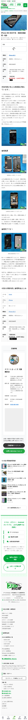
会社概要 (4, 706)
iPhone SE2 (16, 39)
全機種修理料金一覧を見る (10, 658)
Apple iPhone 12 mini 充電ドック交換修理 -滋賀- (17, 478)
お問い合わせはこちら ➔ (14, 451)
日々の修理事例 (6, 695)
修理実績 (6, 10)
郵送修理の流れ (7, 693)
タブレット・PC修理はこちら (14, 678)
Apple (10, 294)
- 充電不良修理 (6, 643)
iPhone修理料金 (6, 648)
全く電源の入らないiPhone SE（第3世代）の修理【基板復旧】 (17, 492)
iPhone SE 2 (12, 55)
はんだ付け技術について (8, 626)
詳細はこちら (13, 338)
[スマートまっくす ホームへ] (14, 585)
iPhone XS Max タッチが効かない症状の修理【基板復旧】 (17, 485)
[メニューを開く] (25, 5)
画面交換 (21, 39)
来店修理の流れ (7, 691)
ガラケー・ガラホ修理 (7, 620)
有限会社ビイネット (15, 601)
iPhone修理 (5, 617)
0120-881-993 (14, 404)
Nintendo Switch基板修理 (8, 622)
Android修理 (5, 615)
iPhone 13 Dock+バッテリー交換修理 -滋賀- (16, 499)
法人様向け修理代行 (7, 697)
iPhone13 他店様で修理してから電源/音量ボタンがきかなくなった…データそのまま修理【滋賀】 (17, 465)
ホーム (2, 10)
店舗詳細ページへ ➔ (14, 445)
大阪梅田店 (11, 10)
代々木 (3, 1)
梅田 (8, 1)
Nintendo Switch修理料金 (8, 653)
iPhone (4, 39)
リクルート (4, 708)
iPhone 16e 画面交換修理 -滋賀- (16, 471)
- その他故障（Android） (9, 646)
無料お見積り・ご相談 (15, 558)
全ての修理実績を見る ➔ (14, 507)
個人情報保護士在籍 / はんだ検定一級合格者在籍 (15, 599)
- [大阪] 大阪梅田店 (7, 686)
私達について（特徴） (7, 613)
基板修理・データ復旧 (7, 624)
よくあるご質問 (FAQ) (7, 701)
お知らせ (4, 703)
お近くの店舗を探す (15, 567)
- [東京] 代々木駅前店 (8, 684)
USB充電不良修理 (6, 628)
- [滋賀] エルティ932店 (8, 688)
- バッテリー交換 (7, 641)
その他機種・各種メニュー (8, 655)
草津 (13, 1)
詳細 (11, 80)
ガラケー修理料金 (6, 651)
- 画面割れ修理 (6, 639)
